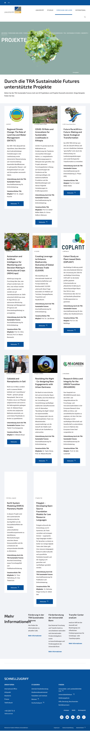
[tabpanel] (45, 48)
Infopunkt (7, 692)
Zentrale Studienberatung (39, 689)
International (80, 10)
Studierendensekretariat (39, 692)
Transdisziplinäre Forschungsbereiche (49, 33)
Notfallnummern (64, 705)
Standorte (7, 696)
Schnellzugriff (16, 678)
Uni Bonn (4, 33)
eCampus (66, 710)
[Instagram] (61, 717)
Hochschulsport (36, 703)
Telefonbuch (8, 703)
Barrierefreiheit (80, 727)
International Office (10, 689)
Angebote (84, 33)
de (5, 2)
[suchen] (84, 18)
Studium (50, 10)
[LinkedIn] (73, 717)
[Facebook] (84, 717)
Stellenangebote (64, 698)
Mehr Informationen (34, 636)
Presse (6, 699)
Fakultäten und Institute (39, 696)
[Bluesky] (67, 717)
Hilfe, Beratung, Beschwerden (68, 701)
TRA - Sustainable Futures (72, 33)
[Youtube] (78, 717)
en (9, 2)
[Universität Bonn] (12, 10)
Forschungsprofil (29, 33)
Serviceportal (82, 710)
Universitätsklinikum (65, 694)
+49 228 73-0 (9, 711)
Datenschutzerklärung (67, 727)
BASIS (73, 710)
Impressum (57, 727)
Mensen (34, 699)
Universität (40, 10)
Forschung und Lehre (64, 10)
